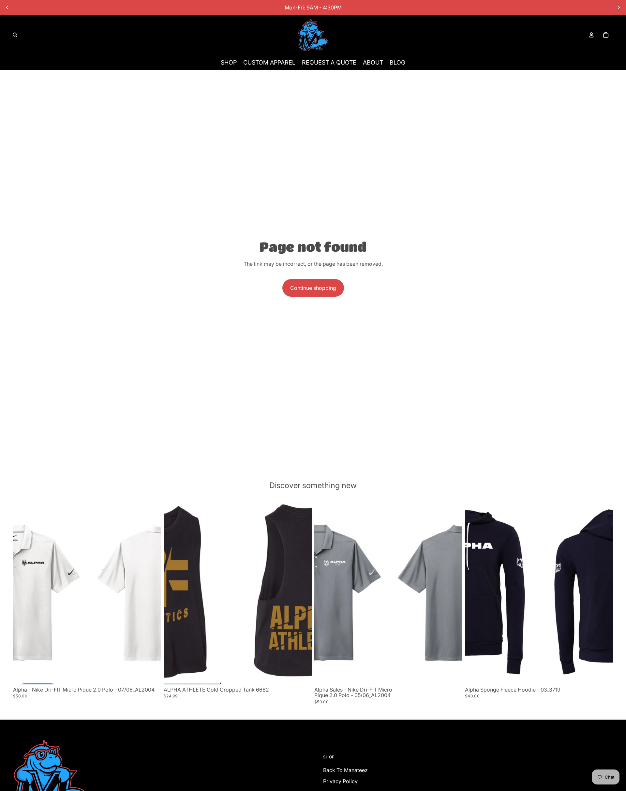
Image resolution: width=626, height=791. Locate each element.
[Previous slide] (7, 7)
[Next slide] (619, 7)
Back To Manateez (345, 770)
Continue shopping (313, 288)
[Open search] (15, 35)
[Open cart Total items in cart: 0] (606, 35)
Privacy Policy (340, 781)
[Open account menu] (591, 35)
